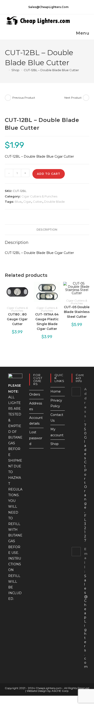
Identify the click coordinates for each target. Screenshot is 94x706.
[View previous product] (8, 97)
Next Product (73, 97)
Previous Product (23, 97)
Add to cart (48, 173)
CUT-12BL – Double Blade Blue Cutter (51, 70)
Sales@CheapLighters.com (86, 621)
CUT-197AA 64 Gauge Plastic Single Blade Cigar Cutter (47, 321)
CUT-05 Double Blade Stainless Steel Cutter (77, 312)
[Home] (6, 70)
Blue (18, 201)
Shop (54, 444)
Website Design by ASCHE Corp (47, 691)
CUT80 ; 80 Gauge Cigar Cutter (17, 319)
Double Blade (54, 201)
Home (55, 391)
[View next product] (86, 97)
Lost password (35, 438)
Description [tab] (47, 229)
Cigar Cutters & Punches (39, 196)
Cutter (37, 201)
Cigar (27, 201)
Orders (34, 394)
